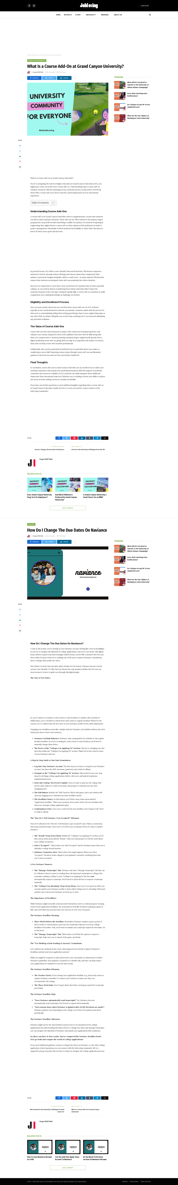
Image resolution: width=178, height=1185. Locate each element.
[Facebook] (20, 146)
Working (104, 15)
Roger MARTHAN (38, 72)
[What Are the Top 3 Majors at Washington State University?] (119, 118)
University (91, 15)
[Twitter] (20, 151)
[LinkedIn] (20, 156)
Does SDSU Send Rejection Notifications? (137, 94)
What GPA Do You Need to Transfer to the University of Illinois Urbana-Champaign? (138, 84)
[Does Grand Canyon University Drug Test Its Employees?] (39, 485)
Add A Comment (67, 508)
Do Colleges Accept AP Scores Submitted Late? (138, 106)
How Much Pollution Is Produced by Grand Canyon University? (66, 497)
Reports (68, 15)
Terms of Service (146, 1181)
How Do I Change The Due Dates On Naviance (49, 449)
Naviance (31, 524)
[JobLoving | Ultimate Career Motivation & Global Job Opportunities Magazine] (89, 6)
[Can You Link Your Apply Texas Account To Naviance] (67, 1147)
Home (58, 15)
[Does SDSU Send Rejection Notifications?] (119, 96)
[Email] (20, 167)
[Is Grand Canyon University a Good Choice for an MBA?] (95, 485)
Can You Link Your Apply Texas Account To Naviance (67, 1158)
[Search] (150, 14)
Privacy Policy (134, 1181)
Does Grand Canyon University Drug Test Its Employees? (39, 496)
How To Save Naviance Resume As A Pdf (39, 1158)
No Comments (51, 72)
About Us (118, 15)
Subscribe (145, 5)
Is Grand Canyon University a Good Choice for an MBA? (95, 496)
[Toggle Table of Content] (52, 203)
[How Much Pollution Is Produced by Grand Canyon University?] (67, 485)
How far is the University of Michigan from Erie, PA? (88, 449)
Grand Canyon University (36, 60)
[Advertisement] (89, 36)
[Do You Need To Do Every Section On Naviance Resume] (95, 1147)
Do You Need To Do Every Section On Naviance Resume (95, 1158)
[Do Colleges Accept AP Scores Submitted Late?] (119, 107)
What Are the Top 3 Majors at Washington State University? (138, 117)
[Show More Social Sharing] (74, 78)
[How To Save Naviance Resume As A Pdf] (39, 1147)
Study (78, 15)
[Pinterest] (20, 161)
